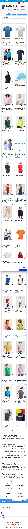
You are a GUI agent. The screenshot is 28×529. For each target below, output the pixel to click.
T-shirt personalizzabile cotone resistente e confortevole (19, 243)
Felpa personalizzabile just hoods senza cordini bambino (19, 130)
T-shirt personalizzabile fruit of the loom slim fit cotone (20, 356)
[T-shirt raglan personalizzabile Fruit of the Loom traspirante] (25, 329)
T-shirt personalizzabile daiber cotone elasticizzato (20, 423)
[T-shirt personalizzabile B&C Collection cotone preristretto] (12, 284)
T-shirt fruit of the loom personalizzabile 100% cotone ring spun (20, 378)
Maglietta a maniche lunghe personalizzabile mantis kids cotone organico (7, 243)
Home (6, 5)
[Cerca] (19, 3)
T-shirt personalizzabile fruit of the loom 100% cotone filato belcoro (7, 333)
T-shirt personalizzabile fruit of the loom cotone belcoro (7, 356)
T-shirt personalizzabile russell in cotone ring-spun (7, 423)
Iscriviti (24, 500)
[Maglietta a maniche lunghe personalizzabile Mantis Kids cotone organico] (12, 239)
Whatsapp (7, 0)
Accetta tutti (22, 269)
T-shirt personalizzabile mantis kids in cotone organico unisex (7, 175)
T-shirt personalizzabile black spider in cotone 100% (7, 311)
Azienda (2, 520)
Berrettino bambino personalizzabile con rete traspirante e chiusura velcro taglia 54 (20, 85)
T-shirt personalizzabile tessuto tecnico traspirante (6, 40)
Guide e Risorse (4, 519)
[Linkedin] (6, 510)
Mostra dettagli (24, 267)
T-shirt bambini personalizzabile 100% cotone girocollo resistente (19, 40)
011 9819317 (3, 0)
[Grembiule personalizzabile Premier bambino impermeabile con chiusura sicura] (12, 194)
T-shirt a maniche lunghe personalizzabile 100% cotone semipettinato (19, 221)
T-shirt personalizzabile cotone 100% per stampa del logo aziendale (20, 63)
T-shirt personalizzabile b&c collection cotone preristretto (7, 288)
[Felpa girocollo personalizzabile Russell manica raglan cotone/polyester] (12, 126)
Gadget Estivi (23, 0)
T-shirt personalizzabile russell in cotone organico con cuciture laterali (20, 108)
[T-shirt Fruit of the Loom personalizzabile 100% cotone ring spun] (25, 374)
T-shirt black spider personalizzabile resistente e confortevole (20, 311)
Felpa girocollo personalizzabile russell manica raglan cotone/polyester (6, 131)
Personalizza (13, 269)
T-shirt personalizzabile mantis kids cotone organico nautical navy (20, 175)
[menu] (26, 2)
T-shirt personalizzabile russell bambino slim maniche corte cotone (20, 401)
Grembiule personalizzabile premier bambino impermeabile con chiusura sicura (7, 198)
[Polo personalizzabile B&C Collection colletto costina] (12, 81)
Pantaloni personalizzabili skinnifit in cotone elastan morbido (7, 221)
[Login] (21, 2)
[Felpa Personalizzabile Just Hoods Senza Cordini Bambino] (25, 126)
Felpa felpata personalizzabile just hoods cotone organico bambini (7, 153)
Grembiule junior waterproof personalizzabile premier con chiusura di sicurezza (20, 198)
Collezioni (3, 517)
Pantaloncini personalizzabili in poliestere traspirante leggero (19, 153)
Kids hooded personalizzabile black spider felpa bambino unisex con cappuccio (7, 108)
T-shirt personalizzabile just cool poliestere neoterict (7, 401)
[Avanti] (15, 430)
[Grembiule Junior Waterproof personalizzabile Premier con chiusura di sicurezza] (25, 194)
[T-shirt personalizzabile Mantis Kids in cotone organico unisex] (12, 171)
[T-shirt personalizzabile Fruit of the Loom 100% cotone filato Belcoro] (12, 329)
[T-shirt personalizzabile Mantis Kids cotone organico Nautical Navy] (25, 171)
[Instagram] (5, 510)
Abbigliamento (9, 5)
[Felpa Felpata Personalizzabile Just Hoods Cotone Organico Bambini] (12, 149)
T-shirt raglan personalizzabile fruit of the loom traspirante (20, 333)
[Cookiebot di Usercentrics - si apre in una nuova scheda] (24, 258)
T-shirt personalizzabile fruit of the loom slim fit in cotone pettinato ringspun (7, 378)
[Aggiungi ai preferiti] (12, 25)
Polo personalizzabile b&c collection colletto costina (7, 85)
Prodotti (2, 515)
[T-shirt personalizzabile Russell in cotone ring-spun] (12, 419)
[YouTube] (3, 510)
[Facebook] (1, 510)
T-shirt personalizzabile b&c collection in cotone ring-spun (7, 63)
